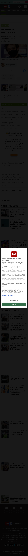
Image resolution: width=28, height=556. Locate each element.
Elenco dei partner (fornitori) (9, 295)
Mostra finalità (14, 300)
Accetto (14, 304)
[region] (14, 278)
